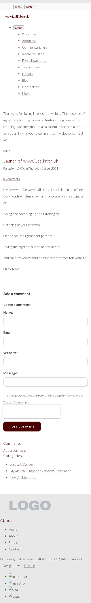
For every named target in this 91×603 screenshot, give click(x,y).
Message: (10, 373)
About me (29, 41)
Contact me (30, 87)
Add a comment (14, 450)
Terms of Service (12, 402)
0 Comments (11, 179)
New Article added (23, 477)
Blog (25, 80)
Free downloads (34, 60)
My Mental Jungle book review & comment (40, 471)
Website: (10, 353)
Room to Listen (33, 54)
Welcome (29, 34)
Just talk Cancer (21, 464)
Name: (8, 312)
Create (29, 566)
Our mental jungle (34, 47)
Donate (27, 74)
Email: (7, 332)
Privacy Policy (71, 395)
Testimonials (31, 67)
